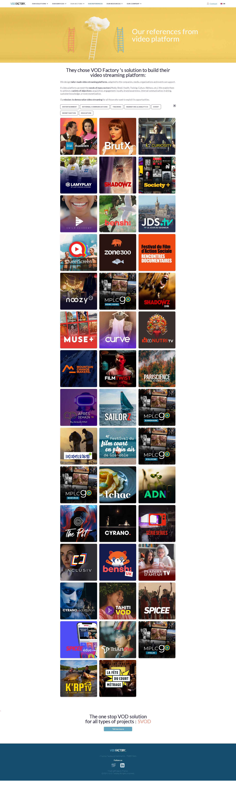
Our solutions (39, 3)
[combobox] (223, 4)
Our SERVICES (58, 3)
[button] (40, 4)
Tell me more (118, 729)
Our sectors (76, 3)
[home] (18, 4)
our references (95, 4)
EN (224, 4)
